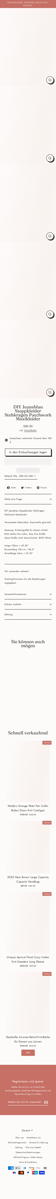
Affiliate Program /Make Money (27, 1157)
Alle (28, 1052)
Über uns (20, 1137)
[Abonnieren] (45, 1102)
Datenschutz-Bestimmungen (28, 1152)
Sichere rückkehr (13, 604)
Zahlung (8, 614)
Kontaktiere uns (34, 1137)
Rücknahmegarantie (17, 1142)
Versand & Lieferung (38, 1142)
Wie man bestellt (33, 1147)
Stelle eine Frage (13, 499)
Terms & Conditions (28, 1162)
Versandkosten (30, 430)
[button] (28, 461)
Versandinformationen (15, 594)
